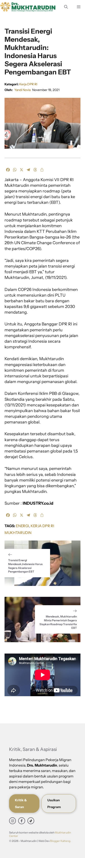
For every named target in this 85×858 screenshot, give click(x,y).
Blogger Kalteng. (60, 841)
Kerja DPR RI (28, 84)
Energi (22, 526)
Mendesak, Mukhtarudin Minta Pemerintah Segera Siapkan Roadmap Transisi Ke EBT (58, 622)
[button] (66, 7)
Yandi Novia (22, 90)
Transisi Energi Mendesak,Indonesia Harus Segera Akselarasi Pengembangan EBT (25, 565)
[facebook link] (21, 820)
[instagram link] (12, 820)
